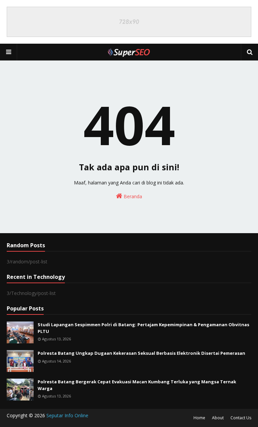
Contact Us (240, 418)
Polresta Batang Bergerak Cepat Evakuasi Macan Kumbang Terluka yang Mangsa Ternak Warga (137, 385)
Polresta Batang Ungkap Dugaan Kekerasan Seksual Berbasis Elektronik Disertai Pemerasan (141, 353)
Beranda (132, 196)
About (218, 418)
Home (199, 418)
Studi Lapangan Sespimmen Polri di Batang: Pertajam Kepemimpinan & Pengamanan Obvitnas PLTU (143, 328)
